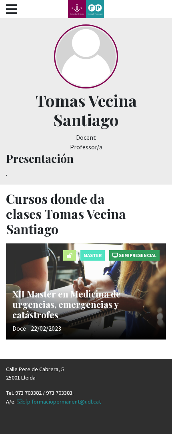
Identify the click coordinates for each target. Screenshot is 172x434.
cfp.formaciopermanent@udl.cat (61, 401)
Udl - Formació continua (86, 9)
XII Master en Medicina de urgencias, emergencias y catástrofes (66, 304)
